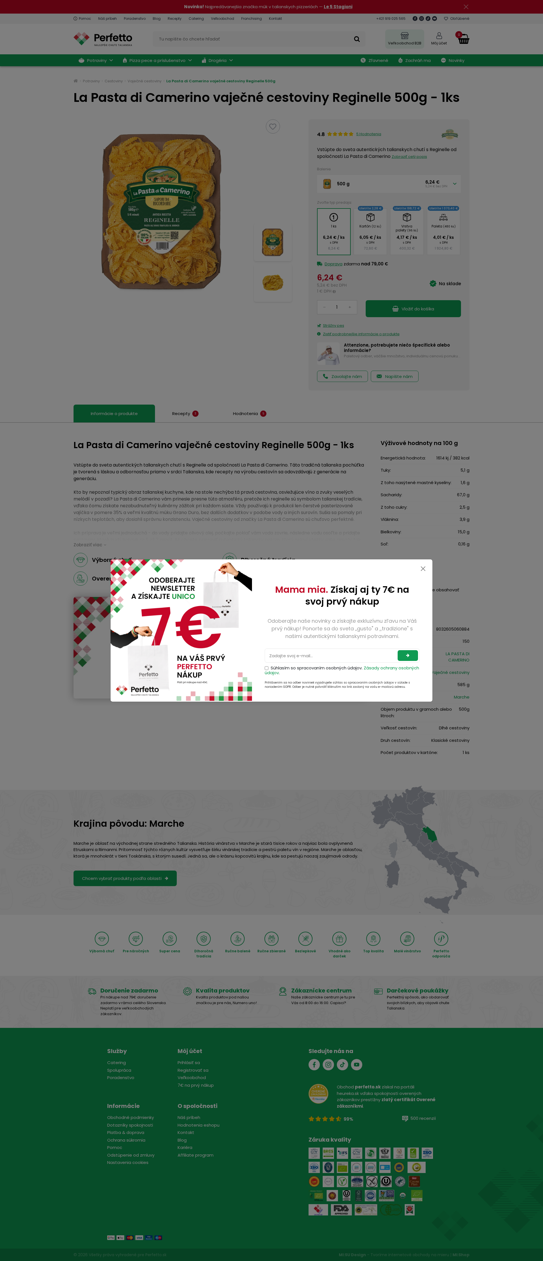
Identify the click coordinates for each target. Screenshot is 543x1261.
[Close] (423, 568)
